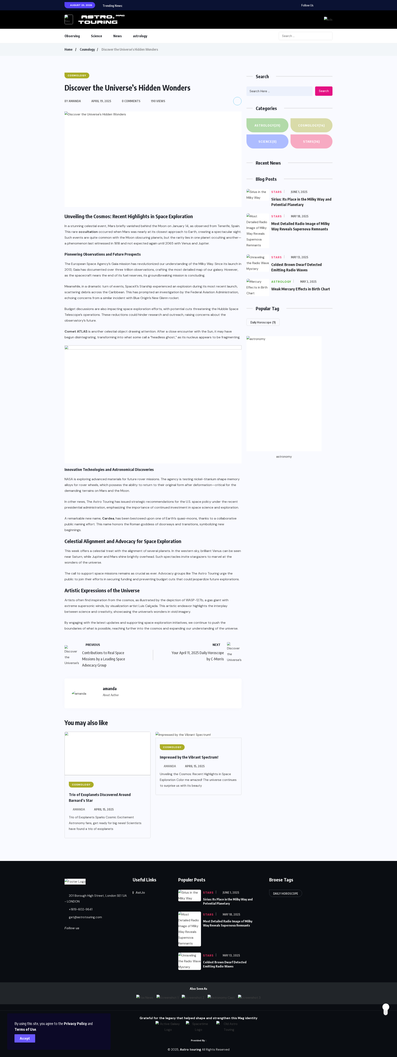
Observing (72, 36)
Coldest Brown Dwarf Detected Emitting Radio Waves (224, 964)
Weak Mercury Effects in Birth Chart (300, 288)
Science (96, 36)
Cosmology (87, 49)
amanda (79, 809)
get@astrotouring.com (85, 917)
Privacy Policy (75, 1023)
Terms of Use (25, 1029)
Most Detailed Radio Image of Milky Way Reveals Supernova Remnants (227, 923)
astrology (140, 36)
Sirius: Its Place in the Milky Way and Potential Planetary (228, 901)
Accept (25, 1038)
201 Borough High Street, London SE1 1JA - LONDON (96, 899)
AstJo (140, 892)
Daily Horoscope (263, 322)
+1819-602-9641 (80, 909)
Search (324, 91)
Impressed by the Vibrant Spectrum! (189, 757)
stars (311, 141)
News (117, 36)
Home (68, 49)
